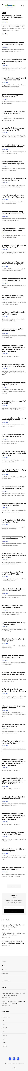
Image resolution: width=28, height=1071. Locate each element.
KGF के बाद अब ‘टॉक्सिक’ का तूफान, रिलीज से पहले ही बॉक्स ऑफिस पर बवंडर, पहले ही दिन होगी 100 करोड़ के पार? (14, 453)
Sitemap (4, 977)
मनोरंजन (4, 1042)
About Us (4, 965)
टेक (3, 1031)
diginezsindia (11, 1063)
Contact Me (4, 969)
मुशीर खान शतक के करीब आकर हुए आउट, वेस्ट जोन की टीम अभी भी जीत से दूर (13, 725)
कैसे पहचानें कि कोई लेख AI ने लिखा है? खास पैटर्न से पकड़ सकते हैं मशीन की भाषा (13, 590)
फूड (3, 1039)
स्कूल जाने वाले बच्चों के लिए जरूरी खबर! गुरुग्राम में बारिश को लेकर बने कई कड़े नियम (14, 179)
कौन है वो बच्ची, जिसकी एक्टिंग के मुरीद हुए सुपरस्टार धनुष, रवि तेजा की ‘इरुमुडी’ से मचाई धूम (14, 690)
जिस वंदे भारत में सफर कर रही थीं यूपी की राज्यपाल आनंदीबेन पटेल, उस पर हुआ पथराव (13, 162)
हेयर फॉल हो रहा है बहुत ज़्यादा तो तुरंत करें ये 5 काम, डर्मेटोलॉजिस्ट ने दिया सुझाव (13, 521)
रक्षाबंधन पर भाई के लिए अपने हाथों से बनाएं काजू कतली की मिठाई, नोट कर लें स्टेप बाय (13, 419)
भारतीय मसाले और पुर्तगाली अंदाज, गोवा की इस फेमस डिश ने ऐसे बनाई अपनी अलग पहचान (13, 146)
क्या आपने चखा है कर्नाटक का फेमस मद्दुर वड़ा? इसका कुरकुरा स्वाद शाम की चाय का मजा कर (13, 673)
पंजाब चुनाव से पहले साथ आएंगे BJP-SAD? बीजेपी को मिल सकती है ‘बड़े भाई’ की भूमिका (13, 263)
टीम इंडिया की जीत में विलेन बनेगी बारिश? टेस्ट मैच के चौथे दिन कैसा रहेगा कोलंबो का (13, 112)
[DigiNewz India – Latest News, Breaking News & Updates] (10, 5)
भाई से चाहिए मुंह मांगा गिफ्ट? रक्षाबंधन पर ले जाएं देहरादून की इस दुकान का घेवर (13, 384)
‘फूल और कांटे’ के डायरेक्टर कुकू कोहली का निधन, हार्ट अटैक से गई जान (12, 96)
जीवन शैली (5, 1028)
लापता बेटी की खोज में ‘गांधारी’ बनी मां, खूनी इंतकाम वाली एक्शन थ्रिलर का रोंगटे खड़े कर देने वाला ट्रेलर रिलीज (14, 555)
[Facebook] (10, 1058)
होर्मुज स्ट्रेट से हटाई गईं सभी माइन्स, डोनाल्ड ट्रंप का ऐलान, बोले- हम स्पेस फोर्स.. (13, 129)
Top (14, 1067)
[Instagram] (14, 1058)
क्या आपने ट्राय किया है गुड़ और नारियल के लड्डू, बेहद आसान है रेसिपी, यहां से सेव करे (12, 573)
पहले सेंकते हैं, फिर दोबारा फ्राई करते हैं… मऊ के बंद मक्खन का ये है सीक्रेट (14, 850)
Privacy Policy (5, 973)
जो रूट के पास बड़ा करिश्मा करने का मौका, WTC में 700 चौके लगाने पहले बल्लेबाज (14, 538)
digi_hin (5, 22)
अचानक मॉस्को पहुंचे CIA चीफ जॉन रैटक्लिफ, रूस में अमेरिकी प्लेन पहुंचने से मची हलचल (12, 17)
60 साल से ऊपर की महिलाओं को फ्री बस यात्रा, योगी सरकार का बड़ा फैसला (14, 623)
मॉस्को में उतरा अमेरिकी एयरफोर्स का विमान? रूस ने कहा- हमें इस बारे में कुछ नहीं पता (14, 504)
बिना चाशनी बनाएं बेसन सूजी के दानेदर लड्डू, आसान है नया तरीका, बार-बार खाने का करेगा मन (14, 365)
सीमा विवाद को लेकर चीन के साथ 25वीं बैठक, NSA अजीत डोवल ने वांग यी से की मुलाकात (13, 44)
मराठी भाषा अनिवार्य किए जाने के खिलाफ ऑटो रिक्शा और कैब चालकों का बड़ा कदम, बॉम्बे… (13, 487)
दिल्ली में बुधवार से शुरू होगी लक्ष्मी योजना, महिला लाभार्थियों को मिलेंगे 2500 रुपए (13, 313)
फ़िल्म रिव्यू (5, 1035)
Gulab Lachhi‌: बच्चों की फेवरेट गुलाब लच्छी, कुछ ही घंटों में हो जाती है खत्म (13, 707)
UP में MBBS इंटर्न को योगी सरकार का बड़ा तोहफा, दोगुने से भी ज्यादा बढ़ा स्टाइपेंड (13, 435)
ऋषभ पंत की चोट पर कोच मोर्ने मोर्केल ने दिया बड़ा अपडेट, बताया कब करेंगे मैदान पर (14, 471)
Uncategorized (6, 1017)
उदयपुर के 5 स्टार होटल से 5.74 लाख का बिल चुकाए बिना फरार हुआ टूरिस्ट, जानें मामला (13, 229)
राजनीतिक (4, 12)
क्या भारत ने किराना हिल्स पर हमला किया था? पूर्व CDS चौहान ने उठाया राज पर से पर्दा (14, 79)
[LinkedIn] (18, 1058)
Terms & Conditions (6, 980)
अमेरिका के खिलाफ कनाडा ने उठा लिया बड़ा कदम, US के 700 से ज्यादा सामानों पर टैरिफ (13, 213)
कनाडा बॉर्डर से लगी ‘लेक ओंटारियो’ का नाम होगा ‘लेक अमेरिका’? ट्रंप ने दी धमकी (14, 246)
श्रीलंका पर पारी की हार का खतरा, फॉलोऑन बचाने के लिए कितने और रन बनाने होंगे (13, 657)
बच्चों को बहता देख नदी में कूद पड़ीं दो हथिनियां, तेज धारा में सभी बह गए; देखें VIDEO (13, 798)
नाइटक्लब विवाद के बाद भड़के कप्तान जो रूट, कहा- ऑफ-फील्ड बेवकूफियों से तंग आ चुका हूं (13, 196)
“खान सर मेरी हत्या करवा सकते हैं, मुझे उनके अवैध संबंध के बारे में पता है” (13, 330)
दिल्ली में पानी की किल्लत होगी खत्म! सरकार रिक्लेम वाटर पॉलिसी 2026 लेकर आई (12, 606)
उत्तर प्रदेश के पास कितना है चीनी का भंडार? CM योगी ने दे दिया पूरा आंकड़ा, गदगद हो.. (14, 280)
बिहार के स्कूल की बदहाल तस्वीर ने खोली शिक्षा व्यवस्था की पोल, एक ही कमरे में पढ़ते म (13, 833)
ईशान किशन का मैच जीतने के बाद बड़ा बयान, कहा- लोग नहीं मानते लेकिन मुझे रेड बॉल (13, 296)
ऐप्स (3, 1020)
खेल (3, 1024)
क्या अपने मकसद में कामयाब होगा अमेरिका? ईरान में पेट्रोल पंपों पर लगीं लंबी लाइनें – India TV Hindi (14, 61)
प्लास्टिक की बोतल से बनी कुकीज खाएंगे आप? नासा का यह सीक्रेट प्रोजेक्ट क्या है (13, 742)
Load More (14, 886)
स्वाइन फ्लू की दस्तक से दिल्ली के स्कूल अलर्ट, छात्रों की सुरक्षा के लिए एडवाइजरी (13, 868)
